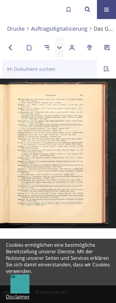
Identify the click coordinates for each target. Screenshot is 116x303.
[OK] (87, 9)
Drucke (16, 28)
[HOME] (10, 9)
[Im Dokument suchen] (106, 69)
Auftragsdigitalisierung (59, 28)
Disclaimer (18, 296)
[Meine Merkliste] (68, 9)
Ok (12, 276)
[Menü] (106, 9)
